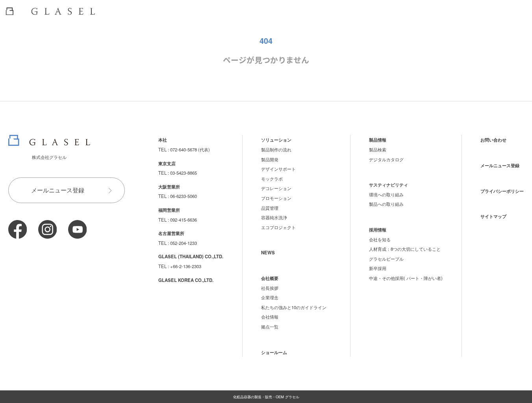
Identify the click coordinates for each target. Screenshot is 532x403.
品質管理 (269, 208)
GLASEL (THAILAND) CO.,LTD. (190, 256)
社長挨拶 (269, 288)
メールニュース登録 (57, 190)
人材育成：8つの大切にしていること (405, 249)
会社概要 (269, 278)
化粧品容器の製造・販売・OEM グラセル (266, 396)
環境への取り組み (386, 194)
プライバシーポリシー (502, 191)
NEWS (268, 252)
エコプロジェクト (278, 227)
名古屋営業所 (171, 233)
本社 (162, 139)
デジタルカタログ (386, 159)
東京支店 (167, 163)
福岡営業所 (169, 210)
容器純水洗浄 (274, 217)
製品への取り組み (386, 204)
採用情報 (377, 229)
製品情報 (377, 139)
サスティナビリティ (388, 184)
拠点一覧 (269, 326)
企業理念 (269, 297)
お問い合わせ (493, 139)
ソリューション (276, 139)
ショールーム (274, 352)
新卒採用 (377, 268)
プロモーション (276, 198)
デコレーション (276, 188)
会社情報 (269, 316)
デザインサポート (278, 169)
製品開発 (269, 159)
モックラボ (272, 178)
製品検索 (377, 149)
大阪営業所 (169, 186)
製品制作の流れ (276, 149)
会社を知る (380, 239)
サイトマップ (493, 216)
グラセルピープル (386, 259)
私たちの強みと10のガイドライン (293, 307)
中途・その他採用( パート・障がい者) (406, 278)
